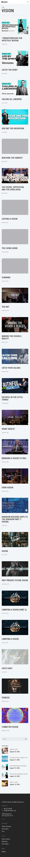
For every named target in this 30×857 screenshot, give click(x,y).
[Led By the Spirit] (15, 58)
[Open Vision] (15, 476)
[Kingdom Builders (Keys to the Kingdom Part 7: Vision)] (15, 505)
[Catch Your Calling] (15, 356)
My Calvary (5, 829)
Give (3, 831)
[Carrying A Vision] (15, 627)
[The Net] (15, 295)
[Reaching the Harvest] (15, 146)
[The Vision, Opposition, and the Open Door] (15, 175)
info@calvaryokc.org (10, 810)
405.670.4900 (8, 809)
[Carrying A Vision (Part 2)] (15, 598)
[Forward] (15, 266)
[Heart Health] (15, 417)
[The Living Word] (15, 236)
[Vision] (15, 539)
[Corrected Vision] (15, 715)
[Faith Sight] (15, 656)
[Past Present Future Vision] (15, 568)
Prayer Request (6, 826)
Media (4, 852)
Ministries (5, 841)
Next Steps (5, 844)
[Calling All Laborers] (15, 87)
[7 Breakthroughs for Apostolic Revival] (15, 26)
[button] (28, 2)
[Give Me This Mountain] (15, 117)
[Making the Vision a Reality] (15, 324)
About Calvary (6, 839)
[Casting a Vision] (15, 207)
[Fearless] (15, 686)
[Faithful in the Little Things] (15, 385)
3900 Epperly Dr (6, 814)
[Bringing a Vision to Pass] (15, 446)
